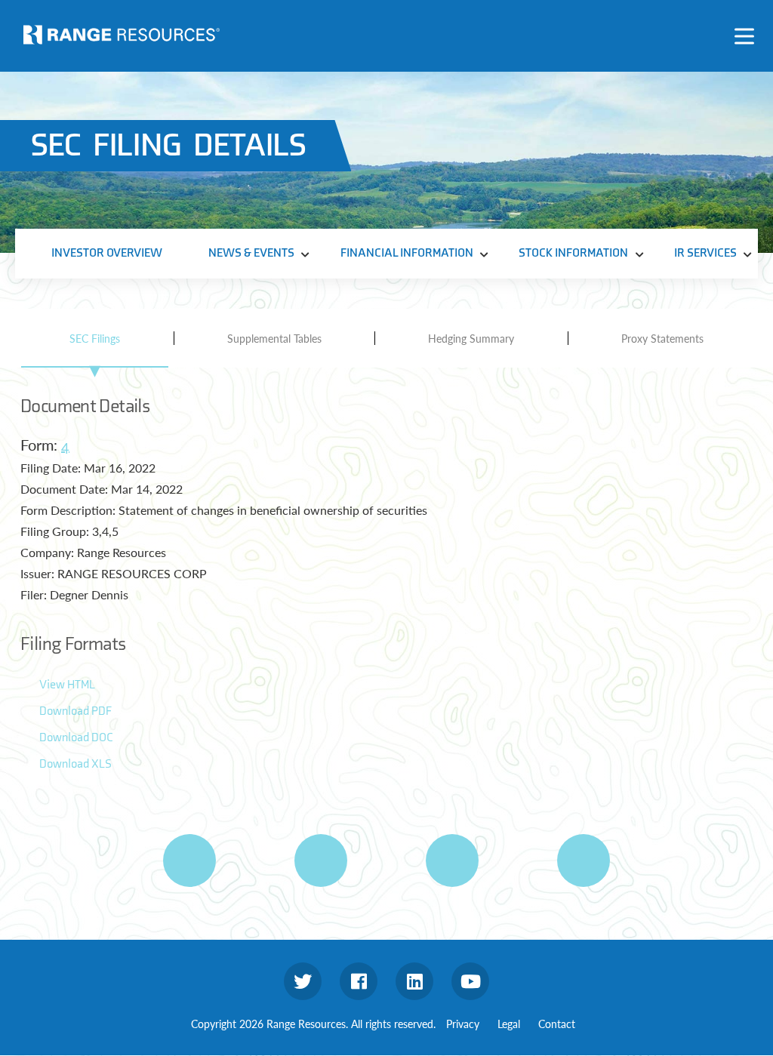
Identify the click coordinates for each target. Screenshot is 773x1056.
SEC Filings (94, 338)
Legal (508, 1023)
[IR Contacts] (583, 860)
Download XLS (75, 764)
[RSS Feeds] (320, 860)
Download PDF (75, 711)
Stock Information (573, 253)
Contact (556, 1023)
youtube (470, 981)
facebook (358, 981)
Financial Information (406, 253)
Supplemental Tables (274, 338)
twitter (303, 981)
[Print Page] (189, 860)
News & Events (251, 253)
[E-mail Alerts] (452, 860)
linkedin (414, 981)
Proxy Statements (662, 338)
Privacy (462, 1023)
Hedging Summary (471, 338)
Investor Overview (106, 253)
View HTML (67, 685)
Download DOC (76, 738)
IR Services (705, 253)
